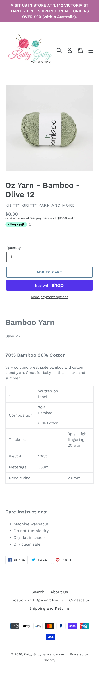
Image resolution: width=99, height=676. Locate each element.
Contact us (79, 600)
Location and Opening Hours (36, 600)
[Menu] (91, 50)
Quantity (13, 248)
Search (37, 592)
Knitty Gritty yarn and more (44, 654)
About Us (59, 592)
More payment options (49, 297)
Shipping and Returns (49, 608)
